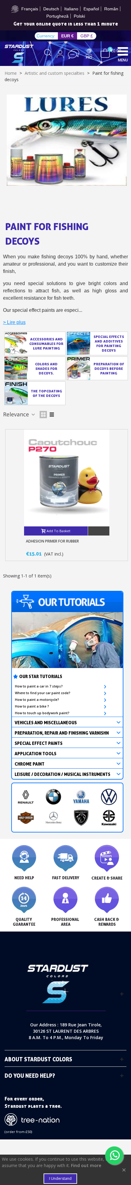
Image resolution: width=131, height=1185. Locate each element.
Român (111, 8)
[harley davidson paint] (26, 818)
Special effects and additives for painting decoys (109, 343)
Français (29, 8)
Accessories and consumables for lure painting (46, 343)
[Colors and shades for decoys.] (16, 368)
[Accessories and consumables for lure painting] (16, 343)
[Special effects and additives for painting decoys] (78, 343)
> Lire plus (14, 322)
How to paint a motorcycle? (37, 700)
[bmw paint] (53, 797)
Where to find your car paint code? (42, 693)
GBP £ (86, 35)
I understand (60, 1178)
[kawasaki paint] (109, 818)
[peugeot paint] (81, 818)
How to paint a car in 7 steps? (39, 686)
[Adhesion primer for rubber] (66, 477)
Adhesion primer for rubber (52, 541)
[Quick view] (98, 531)
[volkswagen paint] (109, 797)
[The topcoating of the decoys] (16, 393)
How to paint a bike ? (32, 706)
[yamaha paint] (81, 797)
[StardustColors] (19, 54)
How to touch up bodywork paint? (42, 713)
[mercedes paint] (53, 818)
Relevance (16, 414)
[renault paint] (26, 797)
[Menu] (123, 51)
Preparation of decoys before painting (109, 368)
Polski (79, 16)
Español (91, 8)
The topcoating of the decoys (46, 393)
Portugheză (57, 16)
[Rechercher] (47, 54)
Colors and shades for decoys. (46, 368)
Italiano (71, 8)
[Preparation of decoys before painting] (78, 368)
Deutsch (51, 8)
